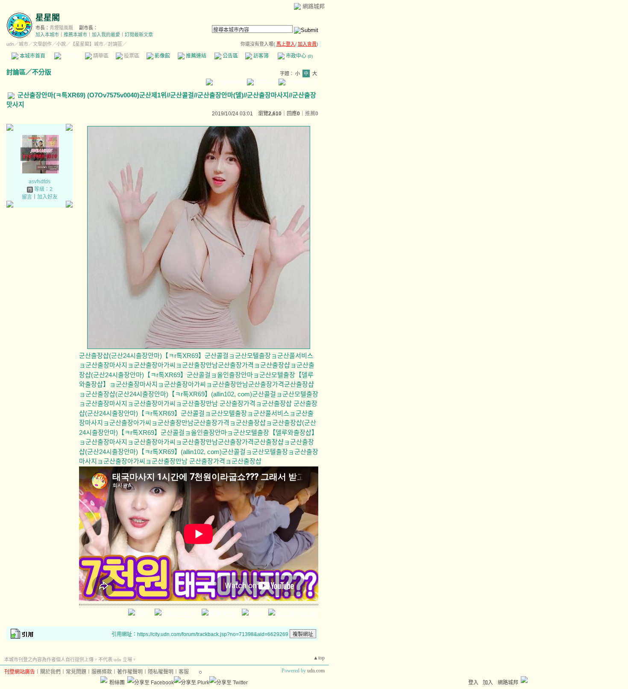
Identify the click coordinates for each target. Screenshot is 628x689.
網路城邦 (313, 6)
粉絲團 (117, 683)
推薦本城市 (75, 34)
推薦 (311, 114)
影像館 (161, 56)
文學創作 (42, 44)
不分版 (41, 72)
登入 (473, 683)
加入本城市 (47, 34)
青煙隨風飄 (61, 27)
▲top (319, 658)
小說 (61, 44)
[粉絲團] (103, 679)
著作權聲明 (130, 672)
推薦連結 (195, 56)
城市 (23, 44)
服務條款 (101, 672)
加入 (488, 683)
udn (10, 44)
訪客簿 (260, 56)
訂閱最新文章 (139, 34)
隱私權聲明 (160, 672)
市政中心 (299, 56)
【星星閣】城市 (86, 44)
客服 (184, 672)
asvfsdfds (39, 182)
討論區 (69, 56)
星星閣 (47, 17)
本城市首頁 (31, 56)
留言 (27, 197)
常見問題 (76, 672)
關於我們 (50, 672)
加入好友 (47, 197)
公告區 (229, 56)
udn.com (316, 671)
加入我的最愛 (106, 34)
